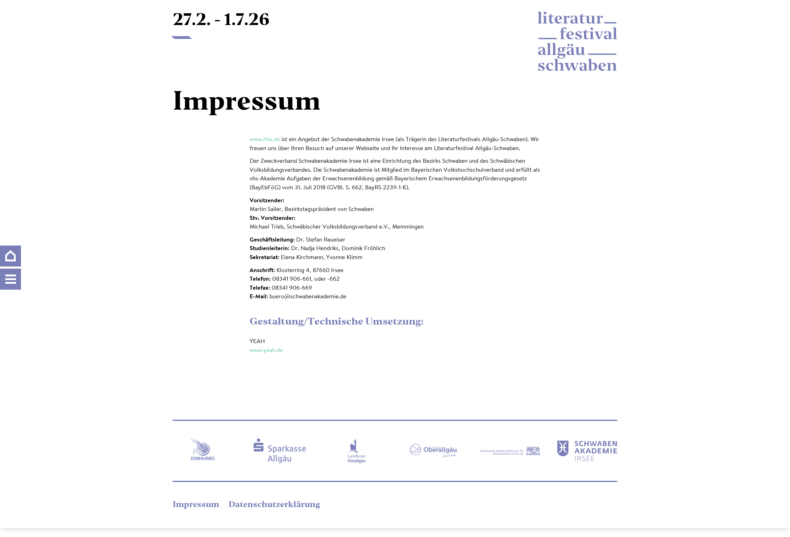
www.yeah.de (266, 351)
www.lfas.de (265, 140)
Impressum (197, 505)
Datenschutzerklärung (274, 505)
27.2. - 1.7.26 (221, 21)
